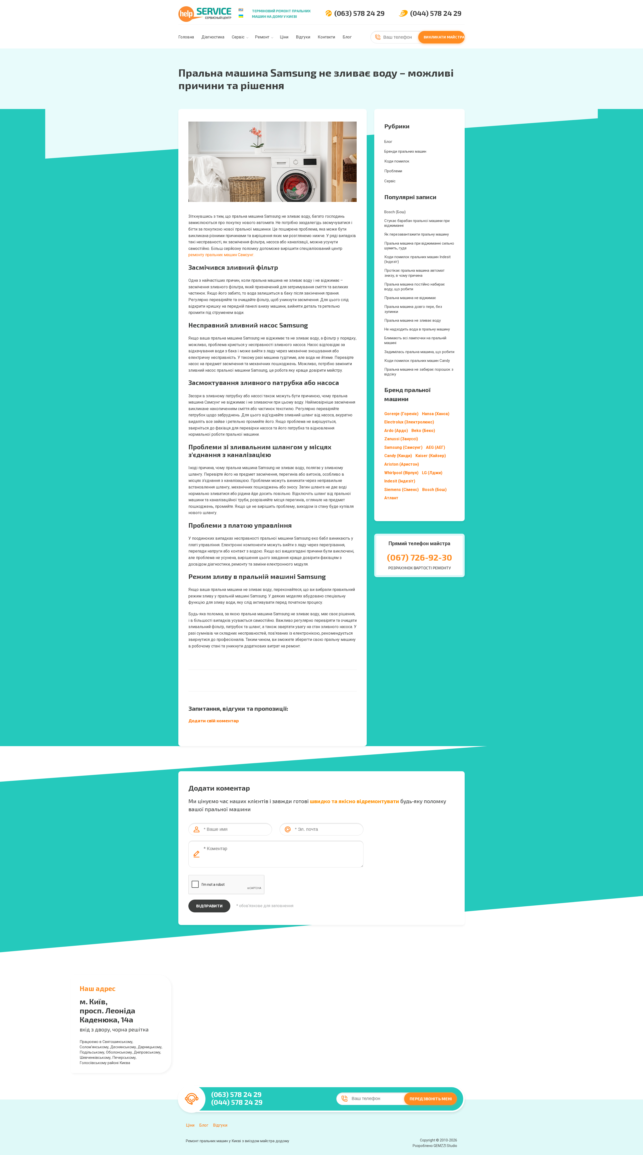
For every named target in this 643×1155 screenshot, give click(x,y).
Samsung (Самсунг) (403, 447)
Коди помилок (396, 161)
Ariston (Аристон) (401, 464)
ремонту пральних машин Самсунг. (221, 254)
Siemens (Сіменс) (401, 489)
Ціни (284, 37)
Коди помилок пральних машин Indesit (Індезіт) (417, 259)
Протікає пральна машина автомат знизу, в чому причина (414, 273)
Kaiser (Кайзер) (430, 455)
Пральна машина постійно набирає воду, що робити (414, 286)
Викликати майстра (444, 37)
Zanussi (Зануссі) (401, 438)
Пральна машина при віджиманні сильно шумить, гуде (419, 245)
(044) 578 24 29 (435, 13)
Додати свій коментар (213, 720)
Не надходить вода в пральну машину (417, 329)
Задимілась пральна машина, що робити (419, 352)
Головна (186, 37)
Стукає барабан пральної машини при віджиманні (417, 223)
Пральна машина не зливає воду (412, 320)
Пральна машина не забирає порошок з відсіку (418, 371)
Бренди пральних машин (405, 151)
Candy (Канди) (398, 455)
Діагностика (212, 37)
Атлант (391, 498)
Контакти (326, 37)
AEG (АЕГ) (435, 447)
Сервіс (238, 37)
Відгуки (303, 37)
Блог (347, 37)
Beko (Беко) (423, 430)
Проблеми (393, 171)
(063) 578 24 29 (359, 13)
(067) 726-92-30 (419, 557)
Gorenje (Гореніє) (401, 413)
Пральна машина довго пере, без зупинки (413, 309)
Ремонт (262, 37)
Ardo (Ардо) (396, 430)
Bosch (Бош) (395, 212)
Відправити (209, 905)
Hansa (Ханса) (435, 413)
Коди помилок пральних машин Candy (417, 360)
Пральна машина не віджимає (410, 298)
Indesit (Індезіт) (399, 481)
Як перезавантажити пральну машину (416, 234)
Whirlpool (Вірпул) (401, 472)
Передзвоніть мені (431, 1098)
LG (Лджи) (432, 472)
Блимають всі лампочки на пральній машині (415, 340)
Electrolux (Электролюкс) (409, 422)
